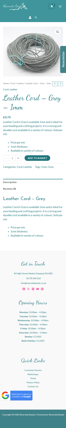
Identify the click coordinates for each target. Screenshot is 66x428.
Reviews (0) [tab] (9, 188)
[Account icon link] (30, 17)
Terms (33, 378)
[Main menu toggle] (60, 6)
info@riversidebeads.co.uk (33, 283)
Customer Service (33, 370)
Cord (12, 83)
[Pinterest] (42, 289)
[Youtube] (37, 289)
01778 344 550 (33, 278)
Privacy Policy (33, 382)
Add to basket (37, 158)
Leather (20, 83)
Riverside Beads (56, 414)
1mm (44, 166)
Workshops (33, 374)
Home (6, 83)
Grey (51, 166)
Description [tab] (10, 182)
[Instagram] (33, 289)
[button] (36, 17)
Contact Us (33, 386)
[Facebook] (23, 289)
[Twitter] (28, 289)
